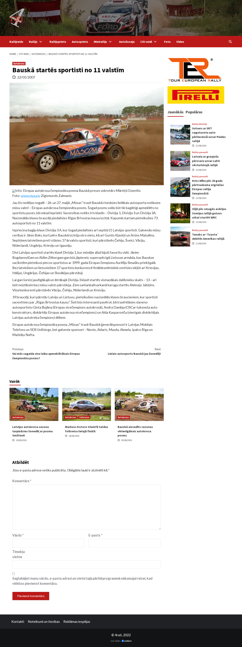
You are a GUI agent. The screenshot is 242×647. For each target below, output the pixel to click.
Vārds (18, 535)
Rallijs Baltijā (199, 124)
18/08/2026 (74, 435)
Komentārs (21, 481)
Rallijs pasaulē (200, 152)
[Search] (230, 41)
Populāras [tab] (193, 112)
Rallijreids (16, 42)
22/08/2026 (201, 145)
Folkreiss (84, 417)
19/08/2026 (21, 440)
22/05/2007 (26, 77)
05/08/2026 (126, 440)
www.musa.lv (30, 196)
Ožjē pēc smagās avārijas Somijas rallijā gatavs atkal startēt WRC (209, 213)
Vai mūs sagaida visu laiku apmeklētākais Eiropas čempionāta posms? (46, 353)
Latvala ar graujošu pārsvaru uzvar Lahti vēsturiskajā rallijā (206, 161)
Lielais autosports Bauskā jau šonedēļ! (134, 351)
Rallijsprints (58, 42)
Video (180, 42)
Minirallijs (100, 42)
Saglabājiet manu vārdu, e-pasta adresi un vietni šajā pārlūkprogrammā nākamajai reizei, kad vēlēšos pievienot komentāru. (82, 581)
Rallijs (33, 42)
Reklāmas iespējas (76, 621)
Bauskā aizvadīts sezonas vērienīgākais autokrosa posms (135, 431)
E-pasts (95, 535)
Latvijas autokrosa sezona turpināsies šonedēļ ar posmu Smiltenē (32, 431)
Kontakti (17, 621)
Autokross (18, 63)
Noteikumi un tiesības (44, 621)
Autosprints (80, 42)
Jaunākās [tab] (176, 112)
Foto (167, 42)
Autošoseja (127, 42)
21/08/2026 (201, 243)
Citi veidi (146, 42)
